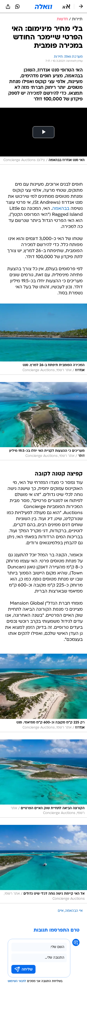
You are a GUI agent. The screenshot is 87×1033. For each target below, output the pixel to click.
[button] (66, 6)
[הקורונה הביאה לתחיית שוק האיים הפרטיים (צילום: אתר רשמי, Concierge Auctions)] (43, 778)
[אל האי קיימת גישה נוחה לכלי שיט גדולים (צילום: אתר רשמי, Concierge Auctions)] (43, 864)
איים (61, 911)
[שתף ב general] (8, 6)
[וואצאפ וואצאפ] (17, 6)
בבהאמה (60, 208)
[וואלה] (43, 6)
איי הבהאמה (74, 911)
